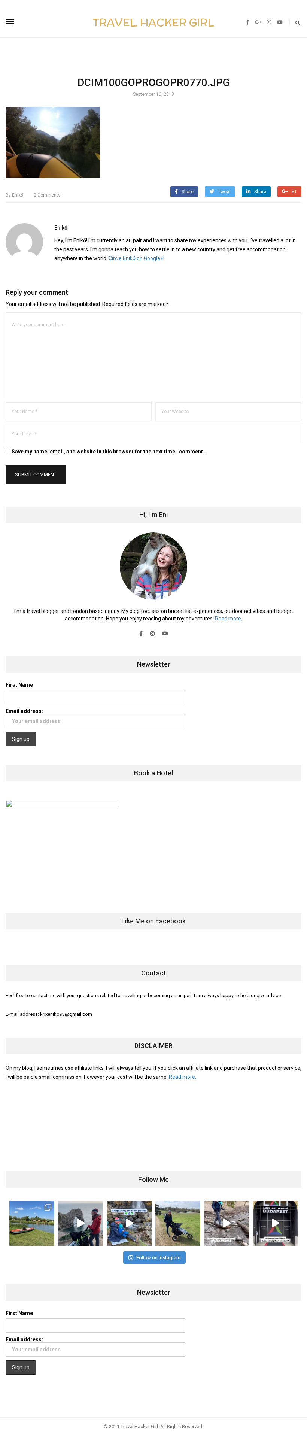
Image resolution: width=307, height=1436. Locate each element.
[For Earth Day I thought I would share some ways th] (129, 1223)
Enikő (14, 195)
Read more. (228, 619)
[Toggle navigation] (10, 21)
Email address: (24, 711)
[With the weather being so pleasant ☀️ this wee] (31, 1223)
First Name (19, 685)
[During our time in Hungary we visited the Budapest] (275, 1223)
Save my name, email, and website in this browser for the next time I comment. (108, 452)
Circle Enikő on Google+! (136, 258)
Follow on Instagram (158, 1257)
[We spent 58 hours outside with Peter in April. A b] (80, 1223)
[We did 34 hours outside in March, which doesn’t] (226, 1223)
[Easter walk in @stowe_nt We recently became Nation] (177, 1223)
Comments (47, 195)
